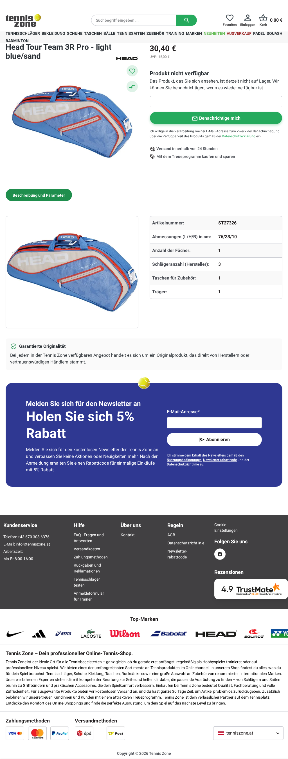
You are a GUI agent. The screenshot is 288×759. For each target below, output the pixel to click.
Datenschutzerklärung (238, 136)
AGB (171, 535)
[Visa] (15, 733)
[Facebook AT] (220, 554)
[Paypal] (59, 733)
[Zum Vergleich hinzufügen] (132, 86)
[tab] (39, 195)
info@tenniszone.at (33, 544)
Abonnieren (218, 439)
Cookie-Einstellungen (220, 527)
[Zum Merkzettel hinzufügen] (132, 70)
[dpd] (84, 733)
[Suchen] (186, 20)
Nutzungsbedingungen (184, 460)
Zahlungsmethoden (91, 557)
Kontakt (128, 535)
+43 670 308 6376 (41, 4)
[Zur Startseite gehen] (23, 20)
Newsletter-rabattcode (220, 460)
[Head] (127, 58)
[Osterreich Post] (116, 733)
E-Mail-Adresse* (183, 411)
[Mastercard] (37, 733)
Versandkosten (87, 549)
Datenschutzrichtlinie (183, 464)
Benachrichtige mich (219, 118)
